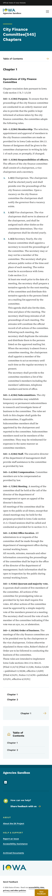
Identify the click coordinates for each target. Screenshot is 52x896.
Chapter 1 (12, 694)
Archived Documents (13, 853)
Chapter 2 (12, 699)
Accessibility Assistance (15, 844)
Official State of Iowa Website (14, 3)
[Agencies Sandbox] (9, 10)
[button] (41, 892)
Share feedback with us (23, 806)
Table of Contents (18, 734)
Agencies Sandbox (12, 13)
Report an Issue (11, 839)
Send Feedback (10, 882)
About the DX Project (13, 823)
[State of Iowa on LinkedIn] (5, 784)
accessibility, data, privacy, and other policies (24, 889)
